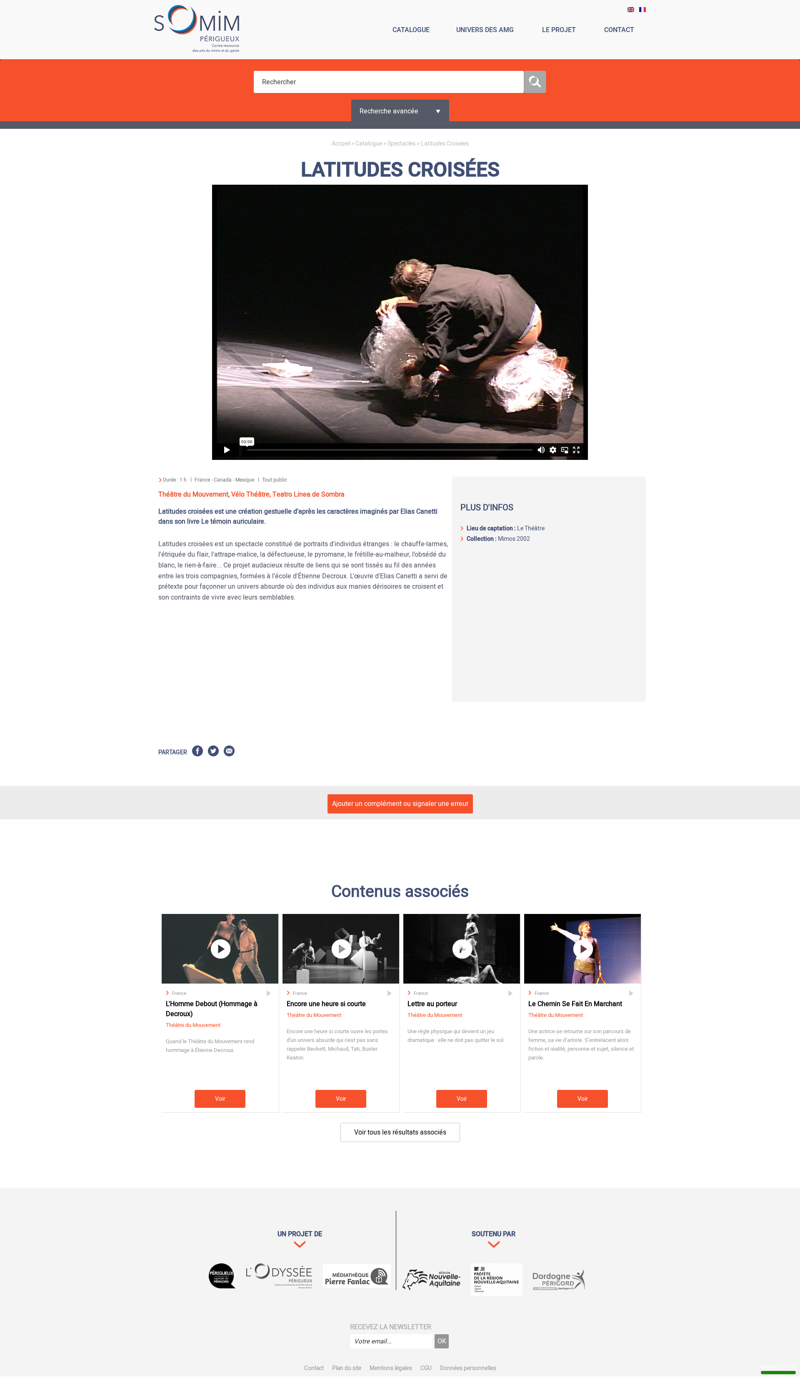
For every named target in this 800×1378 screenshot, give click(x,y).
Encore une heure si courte (326, 1004)
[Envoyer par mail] (229, 752)
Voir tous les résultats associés (400, 1132)
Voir (220, 1098)
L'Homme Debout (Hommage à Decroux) (212, 1009)
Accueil (341, 143)
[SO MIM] (196, 30)
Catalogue (368, 143)
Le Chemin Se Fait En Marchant (575, 1004)
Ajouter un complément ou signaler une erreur (400, 804)
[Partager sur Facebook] (197, 752)
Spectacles (401, 143)
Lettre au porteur (432, 1004)
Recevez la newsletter (390, 1327)
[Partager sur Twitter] (213, 752)
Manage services (778, 1366)
